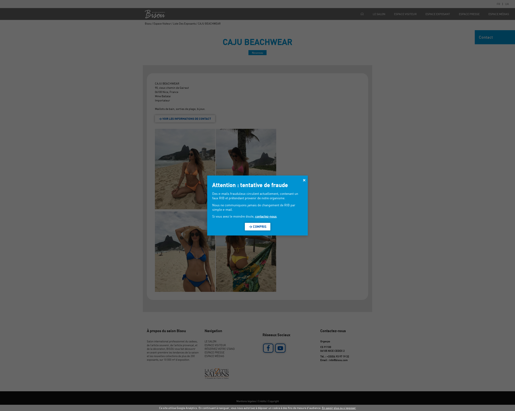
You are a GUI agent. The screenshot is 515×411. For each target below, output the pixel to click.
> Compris (257, 227)
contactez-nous (266, 216)
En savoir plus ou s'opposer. (339, 408)
